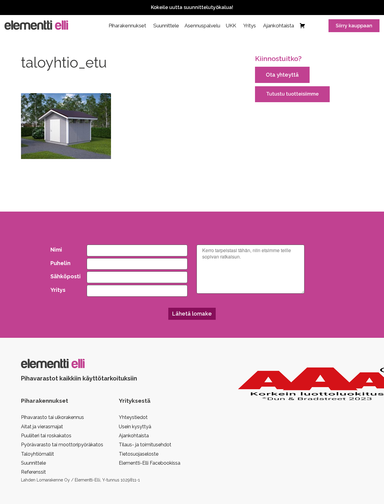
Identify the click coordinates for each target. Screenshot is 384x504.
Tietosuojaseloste (138, 454)
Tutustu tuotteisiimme (292, 94)
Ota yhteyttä (282, 75)
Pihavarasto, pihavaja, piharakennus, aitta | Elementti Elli (36, 25)
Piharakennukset (127, 26)
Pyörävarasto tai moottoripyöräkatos (62, 444)
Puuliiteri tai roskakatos (46, 435)
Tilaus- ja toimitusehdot (145, 444)
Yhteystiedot (133, 417)
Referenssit (33, 472)
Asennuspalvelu (202, 26)
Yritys (249, 26)
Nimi (56, 249)
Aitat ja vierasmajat (42, 426)
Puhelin (60, 263)
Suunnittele (166, 26)
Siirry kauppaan (354, 26)
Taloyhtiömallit (37, 454)
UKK (231, 26)
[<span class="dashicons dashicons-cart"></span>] (302, 25)
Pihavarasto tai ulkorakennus (52, 417)
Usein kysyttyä (135, 426)
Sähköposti (64, 276)
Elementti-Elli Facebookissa (149, 463)
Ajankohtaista (278, 26)
